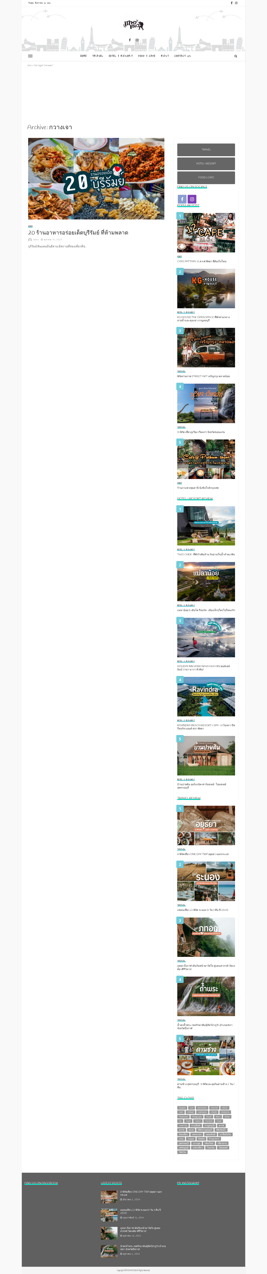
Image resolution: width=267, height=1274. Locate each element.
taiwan (198, 1120)
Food (30, 226)
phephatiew (183, 1116)
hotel (181, 1112)
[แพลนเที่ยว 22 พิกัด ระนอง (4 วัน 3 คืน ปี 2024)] (206, 881)
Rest (165, 56)
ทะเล (191, 1129)
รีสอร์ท (201, 1138)
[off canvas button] (30, 56)
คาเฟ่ (221, 1125)
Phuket (208, 1116)
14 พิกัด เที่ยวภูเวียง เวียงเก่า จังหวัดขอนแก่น (201, 432)
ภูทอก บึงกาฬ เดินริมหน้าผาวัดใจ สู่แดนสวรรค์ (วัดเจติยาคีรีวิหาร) (206, 967)
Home (83, 56)
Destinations (202, 1107)
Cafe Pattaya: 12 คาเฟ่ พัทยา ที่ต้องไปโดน (201, 261)
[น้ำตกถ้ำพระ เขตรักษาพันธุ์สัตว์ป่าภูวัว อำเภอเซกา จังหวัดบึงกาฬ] (206, 996)
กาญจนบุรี (209, 1125)
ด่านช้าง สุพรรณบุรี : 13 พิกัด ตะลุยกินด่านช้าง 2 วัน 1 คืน (205, 1086)
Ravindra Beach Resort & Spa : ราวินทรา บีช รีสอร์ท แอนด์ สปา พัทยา (206, 727)
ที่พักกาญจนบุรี (205, 1129)
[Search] (236, 56)
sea (180, 1120)
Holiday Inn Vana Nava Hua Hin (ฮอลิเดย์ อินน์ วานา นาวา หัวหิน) (203, 668)
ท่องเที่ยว (183, 1134)
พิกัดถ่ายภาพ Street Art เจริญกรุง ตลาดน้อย (203, 376)
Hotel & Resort (121, 56)
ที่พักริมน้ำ (221, 1129)
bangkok (182, 1107)
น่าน (181, 1138)
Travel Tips (183, 1125)
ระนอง (191, 1138)
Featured (214, 1107)
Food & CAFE (146, 56)
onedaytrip (225, 1112)
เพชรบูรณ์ (183, 1147)
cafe (191, 1107)
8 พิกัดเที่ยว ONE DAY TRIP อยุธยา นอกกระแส (203, 854)
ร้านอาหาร (214, 1138)
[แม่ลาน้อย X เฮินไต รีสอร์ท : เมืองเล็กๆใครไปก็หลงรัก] (206, 581)
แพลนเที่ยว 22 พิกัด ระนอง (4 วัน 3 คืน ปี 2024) (202, 910)
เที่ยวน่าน (222, 1143)
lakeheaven (202, 1112)
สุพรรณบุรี (184, 1143)
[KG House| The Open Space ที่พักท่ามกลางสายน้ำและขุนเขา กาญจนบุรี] (206, 288)
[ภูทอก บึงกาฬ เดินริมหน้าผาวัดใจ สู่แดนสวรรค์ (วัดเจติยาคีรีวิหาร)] (206, 937)
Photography (197, 1116)
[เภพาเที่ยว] (133, 24)
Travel (97, 56)
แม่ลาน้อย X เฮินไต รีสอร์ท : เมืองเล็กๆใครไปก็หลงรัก (206, 610)
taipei (188, 1120)
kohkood (190, 1112)
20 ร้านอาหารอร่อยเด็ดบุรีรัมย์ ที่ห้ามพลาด (78, 233)
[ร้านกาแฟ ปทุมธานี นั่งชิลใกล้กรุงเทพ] (206, 459)
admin (36, 239)
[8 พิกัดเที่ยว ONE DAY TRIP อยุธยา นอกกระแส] (206, 825)
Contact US (182, 56)
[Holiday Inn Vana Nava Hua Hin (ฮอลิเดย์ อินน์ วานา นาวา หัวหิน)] (206, 637)
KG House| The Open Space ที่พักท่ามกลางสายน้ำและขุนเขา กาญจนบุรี (203, 319)
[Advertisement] (133, 95)
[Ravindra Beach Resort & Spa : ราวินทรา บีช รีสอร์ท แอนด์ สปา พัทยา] (206, 696)
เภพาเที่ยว (198, 1147)
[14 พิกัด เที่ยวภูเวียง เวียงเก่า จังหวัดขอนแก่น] (206, 403)
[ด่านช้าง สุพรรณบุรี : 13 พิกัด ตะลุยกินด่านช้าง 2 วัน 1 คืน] (206, 1055)
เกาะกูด (196, 1143)
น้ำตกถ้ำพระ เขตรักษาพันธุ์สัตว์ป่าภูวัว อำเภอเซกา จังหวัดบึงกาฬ (204, 1027)
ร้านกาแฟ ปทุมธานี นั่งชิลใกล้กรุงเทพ (198, 488)
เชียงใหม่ (209, 1143)
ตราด (181, 1129)
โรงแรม (210, 1147)
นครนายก (196, 1134)
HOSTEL (225, 1107)
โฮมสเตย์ (223, 1147)
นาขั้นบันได (225, 1134)
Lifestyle (214, 1112)
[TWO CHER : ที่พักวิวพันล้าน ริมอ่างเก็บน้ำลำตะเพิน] (206, 526)
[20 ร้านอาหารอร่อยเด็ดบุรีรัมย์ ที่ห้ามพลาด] (97, 178)
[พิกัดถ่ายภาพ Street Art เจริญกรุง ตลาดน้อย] (206, 347)
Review (227, 1116)
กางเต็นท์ (195, 1125)
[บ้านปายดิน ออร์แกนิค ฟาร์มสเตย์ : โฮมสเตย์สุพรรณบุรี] (206, 755)
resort (218, 1116)
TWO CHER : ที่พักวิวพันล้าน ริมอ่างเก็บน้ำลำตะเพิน (206, 554)
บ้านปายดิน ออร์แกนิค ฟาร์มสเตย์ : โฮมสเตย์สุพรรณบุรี (201, 786)
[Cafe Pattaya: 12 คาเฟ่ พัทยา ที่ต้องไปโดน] (206, 232)
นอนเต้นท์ (210, 1134)
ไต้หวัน (182, 1152)
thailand (208, 1120)
